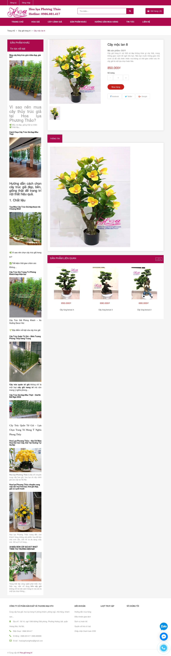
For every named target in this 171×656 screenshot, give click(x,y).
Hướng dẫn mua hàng (106, 22)
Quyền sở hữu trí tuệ (83, 626)
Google (144, 96)
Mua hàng (116, 87)
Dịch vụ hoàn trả (81, 621)
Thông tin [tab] (55, 138)
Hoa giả (35, 22)
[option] (56, 113)
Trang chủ (17, 22)
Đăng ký (13, 2)
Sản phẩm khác (78, 22)
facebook (115, 96)
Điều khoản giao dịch (83, 616)
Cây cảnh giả (55, 22)
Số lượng (111, 73)
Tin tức (130, 22)
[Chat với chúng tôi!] (164, 637)
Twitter (129, 96)
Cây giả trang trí (24, 30)
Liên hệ (146, 22)
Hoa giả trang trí (26, 652)
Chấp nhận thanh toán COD (85, 631)
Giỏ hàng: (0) (156, 11)
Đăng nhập (26, 2)
